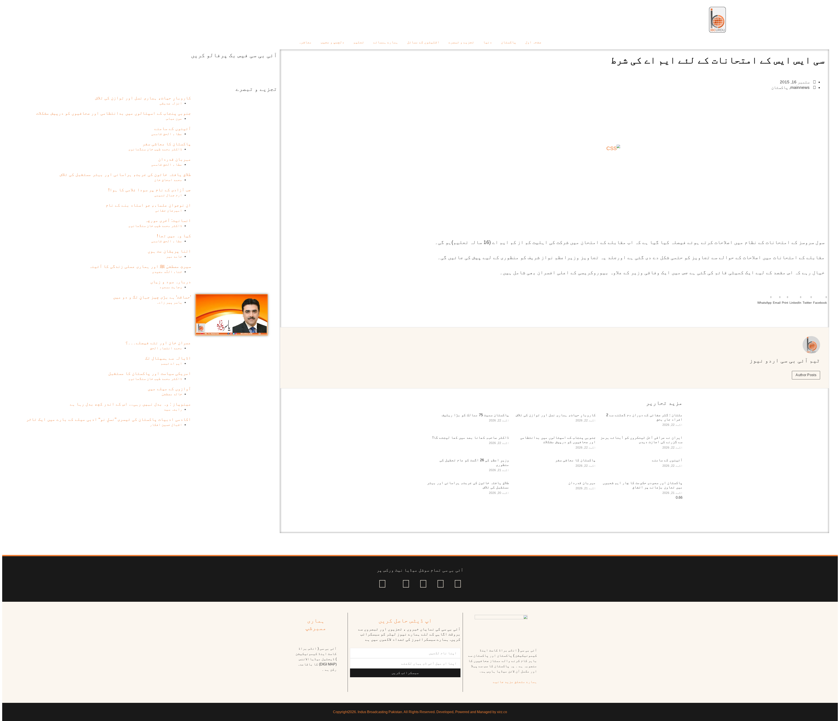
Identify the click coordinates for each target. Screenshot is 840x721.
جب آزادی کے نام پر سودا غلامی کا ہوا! (149, 189)
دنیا (487, 42)
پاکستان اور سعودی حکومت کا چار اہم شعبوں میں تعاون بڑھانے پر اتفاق (642, 485)
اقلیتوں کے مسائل (423, 42)
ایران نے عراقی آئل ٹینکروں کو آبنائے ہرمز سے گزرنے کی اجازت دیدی (641, 439)
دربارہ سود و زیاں (170, 281)
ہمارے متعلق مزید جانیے (515, 682)
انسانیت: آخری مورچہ (168, 220)
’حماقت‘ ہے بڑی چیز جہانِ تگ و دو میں (152, 297)
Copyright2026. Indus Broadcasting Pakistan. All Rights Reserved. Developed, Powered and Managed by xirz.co (420, 712)
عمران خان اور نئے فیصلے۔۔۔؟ (158, 342)
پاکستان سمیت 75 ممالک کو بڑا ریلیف (475, 415)
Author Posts (806, 375)
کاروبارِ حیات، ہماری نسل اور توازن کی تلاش (556, 415)
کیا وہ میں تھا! (174, 235)
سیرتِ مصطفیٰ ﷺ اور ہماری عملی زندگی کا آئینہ (140, 266)
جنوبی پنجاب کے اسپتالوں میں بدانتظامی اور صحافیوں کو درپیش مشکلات (558, 439)
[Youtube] (423, 583)
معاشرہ (305, 42)
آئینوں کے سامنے (667, 460)
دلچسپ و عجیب (332, 42)
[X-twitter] (440, 583)
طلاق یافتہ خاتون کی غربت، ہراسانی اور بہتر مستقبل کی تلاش (125, 174)
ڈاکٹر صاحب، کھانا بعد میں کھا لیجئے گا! (470, 437)
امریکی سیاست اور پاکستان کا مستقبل (149, 373)
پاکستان (508, 42)
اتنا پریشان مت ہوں (169, 251)
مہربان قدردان (582, 483)
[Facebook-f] (457, 583)
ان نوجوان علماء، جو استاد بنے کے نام (148, 205)
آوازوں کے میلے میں (169, 388)
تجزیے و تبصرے (461, 42)
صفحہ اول (533, 42)
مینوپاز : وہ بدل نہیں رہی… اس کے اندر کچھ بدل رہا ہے (130, 404)
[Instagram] (382, 583)
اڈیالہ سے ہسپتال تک (168, 358)
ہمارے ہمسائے (385, 42)
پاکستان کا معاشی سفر (575, 460)
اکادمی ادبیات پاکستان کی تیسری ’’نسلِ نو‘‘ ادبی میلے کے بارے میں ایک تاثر (108, 419)
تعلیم (358, 42)
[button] (820, 299)
